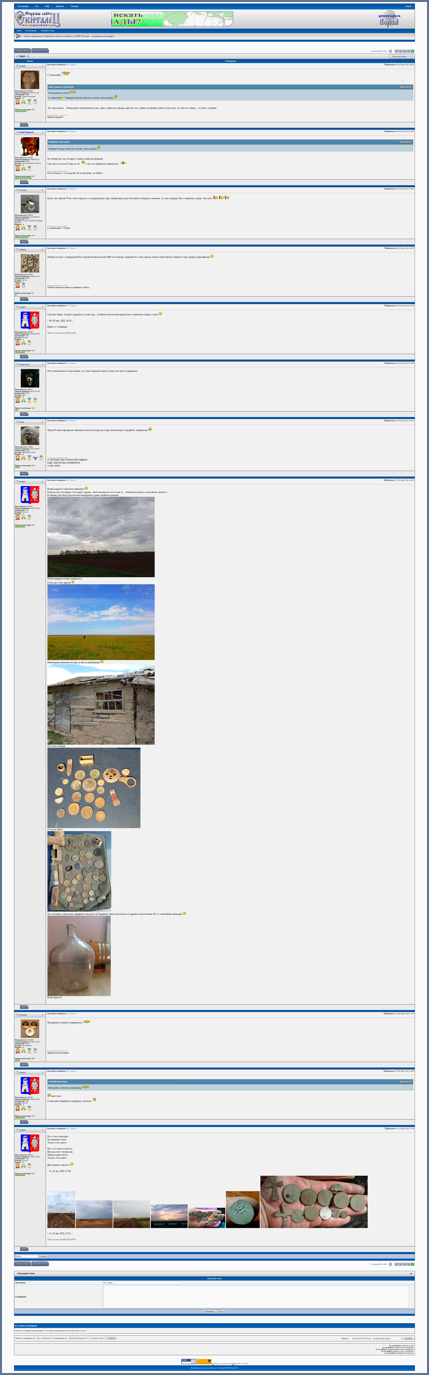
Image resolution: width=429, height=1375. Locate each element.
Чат (36, 6)
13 (401, 51)
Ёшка (21, 422)
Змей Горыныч (26, 132)
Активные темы (47, 31)
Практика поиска (54, 36)
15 (409, 51)
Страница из (378, 51)
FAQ (47, 6)
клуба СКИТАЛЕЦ (227, 1368)
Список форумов (33, 36)
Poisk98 (23, 1015)
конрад (22, 249)
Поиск (408, 6)
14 (405, 51)
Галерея (74, 6)
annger (22, 307)
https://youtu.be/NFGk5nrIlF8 (61, 1239)
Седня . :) (24, 56)
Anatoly (22, 190)
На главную (23, 6)
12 (396, 51)
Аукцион (60, 6)
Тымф (22, 66)
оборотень (24, 364)
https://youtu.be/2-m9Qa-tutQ (61, 333)
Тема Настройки (399, 56)
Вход (19, 31)
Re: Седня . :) (72, 65)
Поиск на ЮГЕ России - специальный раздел (89, 36)
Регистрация (31, 31)
